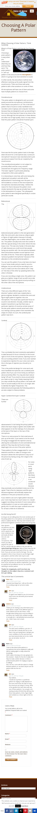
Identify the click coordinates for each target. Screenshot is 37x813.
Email (7, 739)
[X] (20, 810)
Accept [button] (18, 806)
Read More (24, 806)
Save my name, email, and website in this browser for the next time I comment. (16, 754)
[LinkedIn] (16, 810)
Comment (8, 715)
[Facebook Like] (11, 810)
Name (7, 733)
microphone (26, 75)
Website (7, 744)
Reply (7, 587)
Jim (10, 591)
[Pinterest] (25, 810)
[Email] (30, 810)
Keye (7, 579)
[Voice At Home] (14, 13)
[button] (18, 4)
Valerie (8, 604)
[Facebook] (7, 810)
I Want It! (28, 6)
